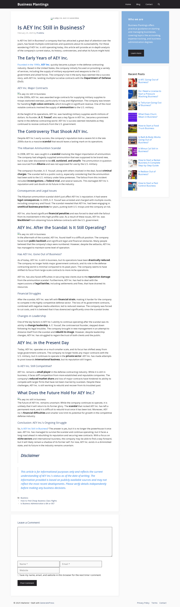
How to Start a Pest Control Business (148, 184)
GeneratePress (47, 602)
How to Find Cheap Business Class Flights (39, 500)
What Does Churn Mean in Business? (147, 115)
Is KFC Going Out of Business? (148, 81)
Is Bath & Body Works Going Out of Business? (149, 140)
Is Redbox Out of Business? (147, 173)
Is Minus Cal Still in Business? (148, 150)
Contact (149, 4)
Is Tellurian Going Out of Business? (149, 104)
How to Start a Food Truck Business (148, 127)
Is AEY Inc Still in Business (34, 428)
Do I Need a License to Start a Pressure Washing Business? (149, 94)
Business (24, 498)
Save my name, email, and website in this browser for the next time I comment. (60, 575)
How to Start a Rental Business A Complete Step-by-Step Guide (149, 163)
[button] (158, 4)
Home (128, 4)
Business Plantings (33, 4)
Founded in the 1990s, (34, 64)
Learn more (136, 53)
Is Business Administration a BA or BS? (38, 503)
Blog (138, 4)
